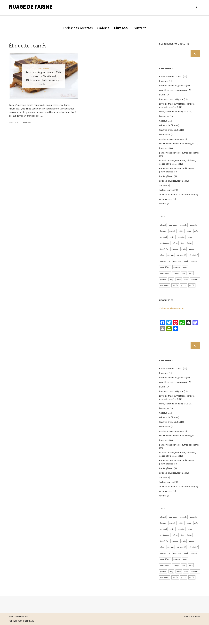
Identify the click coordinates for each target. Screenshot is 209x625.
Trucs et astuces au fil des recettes (176, 194)
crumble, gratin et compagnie (173, 90)
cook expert (164, 243)
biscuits (172, 231)
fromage (174, 249)
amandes (193, 225)
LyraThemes (195, 617)
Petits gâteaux (43, 68)
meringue (177, 261)
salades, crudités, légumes (172, 180)
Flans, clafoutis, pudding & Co (173, 111)
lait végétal (193, 255)
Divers (162, 94)
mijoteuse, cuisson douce (171, 139)
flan (182, 243)
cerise (172, 237)
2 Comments (26, 122)
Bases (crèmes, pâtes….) (171, 76)
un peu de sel (165, 199)
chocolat (181, 237)
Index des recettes (78, 28)
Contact (139, 28)
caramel (163, 237)
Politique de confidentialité (21, 621)
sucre (179, 279)
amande (183, 225)
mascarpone (165, 261)
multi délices (165, 267)
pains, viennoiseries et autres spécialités (179, 152)
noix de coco (165, 273)
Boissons (163, 80)
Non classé (164, 148)
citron (190, 237)
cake (196, 231)
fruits (183, 249)
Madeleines (164, 134)
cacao (189, 231)
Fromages (164, 116)
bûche (181, 231)
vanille (175, 285)
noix (185, 267)
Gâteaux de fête (167, 125)
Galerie (103, 28)
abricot (163, 225)
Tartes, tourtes (166, 189)
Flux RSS (121, 28)
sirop (171, 279)
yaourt (183, 285)
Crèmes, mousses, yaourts (172, 85)
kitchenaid (181, 255)
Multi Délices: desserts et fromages (176, 143)
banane (163, 231)
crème (175, 243)
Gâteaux (163, 120)
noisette (176, 267)
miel (186, 261)
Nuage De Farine (30, 6)
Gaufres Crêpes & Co (169, 129)
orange (176, 273)
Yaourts (163, 203)
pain (183, 273)
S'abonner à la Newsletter (171, 308)
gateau (191, 249)
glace (162, 255)
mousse (194, 261)
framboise (164, 249)
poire (191, 273)
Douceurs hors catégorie (171, 99)
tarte (186, 279)
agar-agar (173, 225)
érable (191, 285)
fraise (189, 243)
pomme (163, 279)
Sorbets (163, 185)
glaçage (171, 255)
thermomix (164, 285)
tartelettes (195, 279)
